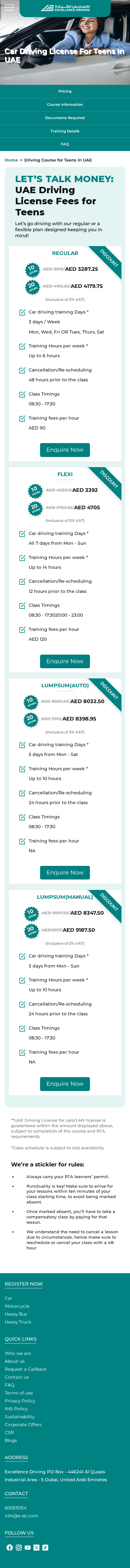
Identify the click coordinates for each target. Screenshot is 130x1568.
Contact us (17, 1377)
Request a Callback (25, 1369)
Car (8, 1298)
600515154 (16, 1507)
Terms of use (19, 1392)
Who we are (18, 1353)
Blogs (11, 1440)
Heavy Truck (18, 1321)
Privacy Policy (20, 1400)
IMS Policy (16, 1408)
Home (11, 159)
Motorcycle (17, 1306)
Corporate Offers (23, 1424)
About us (15, 1361)
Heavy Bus (16, 1314)
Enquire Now (65, 449)
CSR (9, 1432)
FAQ (10, 1384)
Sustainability (19, 1416)
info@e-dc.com (21, 1515)
